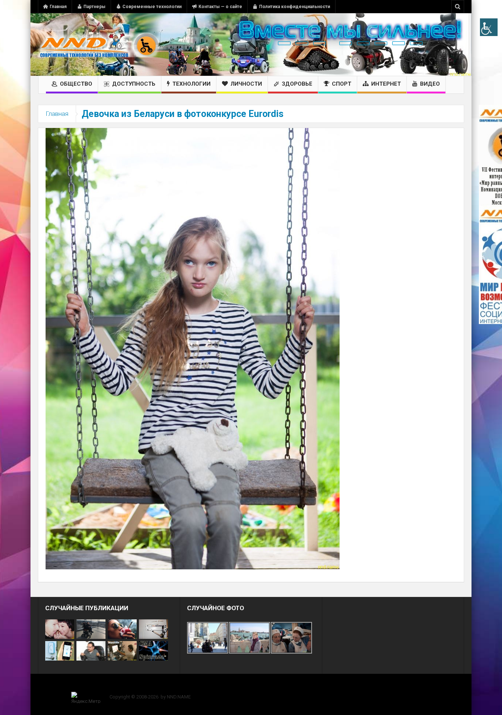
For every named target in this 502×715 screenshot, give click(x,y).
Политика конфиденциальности (294, 6)
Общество (76, 84)
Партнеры (94, 6)
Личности (246, 84)
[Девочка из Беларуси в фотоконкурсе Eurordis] (193, 348)
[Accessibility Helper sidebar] (489, 27)
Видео (430, 84)
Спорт (341, 84)
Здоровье (297, 84)
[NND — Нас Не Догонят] (98, 44)
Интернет (386, 84)
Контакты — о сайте (220, 6)
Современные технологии (152, 6)
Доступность (133, 84)
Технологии (191, 84)
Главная (58, 6)
